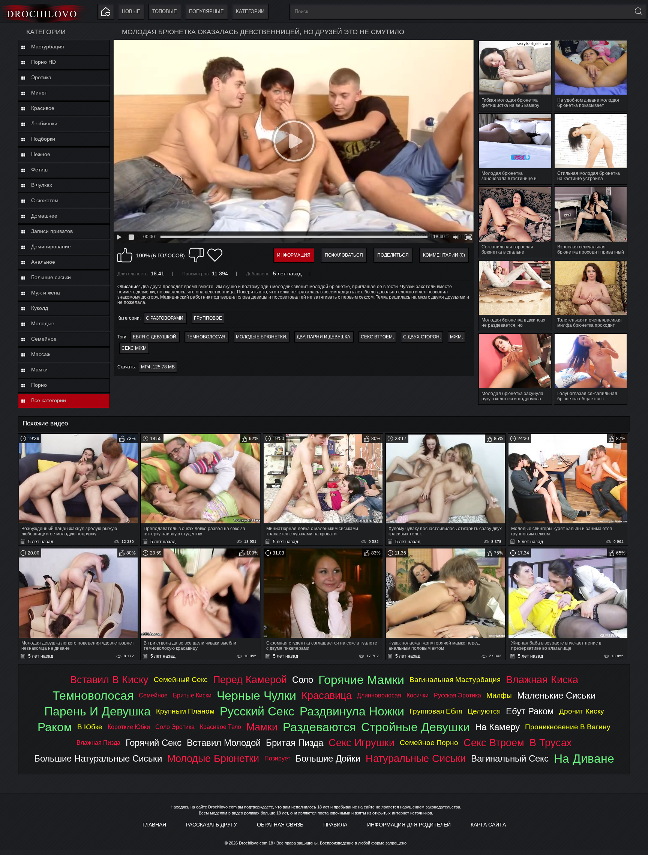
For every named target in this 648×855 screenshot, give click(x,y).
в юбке (89, 727)
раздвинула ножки (352, 711)
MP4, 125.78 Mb (158, 367)
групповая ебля (436, 711)
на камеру (497, 727)
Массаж (40, 354)
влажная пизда (98, 742)
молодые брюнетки (261, 337)
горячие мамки (361, 680)
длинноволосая (379, 695)
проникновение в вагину (567, 727)
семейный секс (181, 680)
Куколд (39, 308)
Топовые (164, 11)
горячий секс (154, 743)
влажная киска (542, 679)
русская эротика (457, 695)
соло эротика (175, 727)
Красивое (42, 108)
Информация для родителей (409, 825)
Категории (250, 11)
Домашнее (44, 216)
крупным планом (185, 711)
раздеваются (319, 727)
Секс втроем (377, 337)
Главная (154, 825)
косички (417, 695)
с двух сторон (421, 337)
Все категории (48, 400)
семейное (153, 695)
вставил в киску (109, 679)
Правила (335, 825)
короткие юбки (129, 727)
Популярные (206, 11)
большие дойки (328, 758)
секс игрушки (361, 742)
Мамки (39, 370)
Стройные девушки (415, 727)
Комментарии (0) (444, 255)
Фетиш (39, 170)
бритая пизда (294, 743)
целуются (484, 711)
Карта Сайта (488, 825)
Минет (39, 93)
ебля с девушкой (154, 337)
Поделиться (393, 255)
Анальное (43, 262)
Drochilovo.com (222, 807)
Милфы (499, 695)
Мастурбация (47, 47)
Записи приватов (52, 231)
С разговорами (164, 318)
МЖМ (456, 337)
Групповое (208, 318)
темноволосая (206, 337)
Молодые (42, 323)
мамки (262, 727)
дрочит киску (581, 711)
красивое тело (220, 727)
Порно (39, 385)
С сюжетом (44, 200)
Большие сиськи (51, 277)
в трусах (551, 742)
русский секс (257, 711)
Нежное (40, 154)
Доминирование (51, 246)
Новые (131, 11)
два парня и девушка (323, 337)
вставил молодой (224, 743)
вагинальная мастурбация (455, 680)
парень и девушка (97, 711)
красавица (327, 695)
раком (55, 727)
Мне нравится (124, 255)
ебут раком (530, 711)
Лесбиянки (44, 123)
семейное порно (429, 743)
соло (302, 680)
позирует (277, 758)
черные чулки (256, 696)
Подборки (43, 139)
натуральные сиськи (416, 758)
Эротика (41, 77)
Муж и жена (45, 293)
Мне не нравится (196, 255)
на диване (584, 759)
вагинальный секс (510, 758)
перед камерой (250, 679)
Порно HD (43, 62)
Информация (293, 255)
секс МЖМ (134, 348)
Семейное (44, 339)
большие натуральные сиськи (98, 758)
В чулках (41, 185)
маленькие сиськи (556, 695)
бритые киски (192, 695)
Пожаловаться (344, 255)
